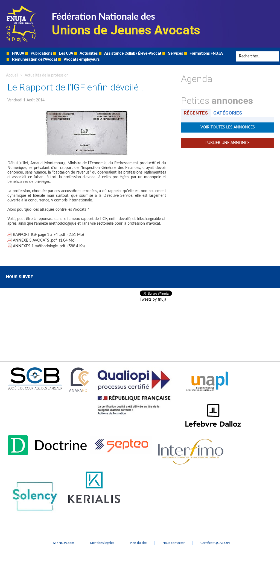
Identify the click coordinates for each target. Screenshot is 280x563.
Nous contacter (173, 542)
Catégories (227, 113)
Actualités (88, 53)
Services (175, 53)
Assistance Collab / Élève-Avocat (132, 53)
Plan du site (138, 542)
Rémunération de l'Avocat (34, 59)
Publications (41, 53)
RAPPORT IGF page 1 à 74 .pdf (39, 235)
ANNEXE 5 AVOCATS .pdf (35, 240)
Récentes (196, 113)
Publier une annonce (227, 143)
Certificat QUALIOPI (215, 542)
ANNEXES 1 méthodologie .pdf (39, 246)
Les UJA (65, 53)
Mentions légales (102, 542)
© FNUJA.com (63, 542)
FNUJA (17, 53)
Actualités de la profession (47, 75)
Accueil (12, 75)
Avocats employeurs (81, 59)
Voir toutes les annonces (227, 127)
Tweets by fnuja (153, 299)
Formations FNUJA (206, 53)
